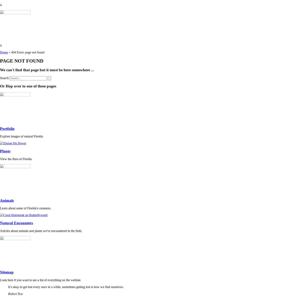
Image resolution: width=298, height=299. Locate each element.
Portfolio (7, 129)
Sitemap (7, 272)
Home (4, 52)
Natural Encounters (16, 223)
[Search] (49, 78)
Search (4, 78)
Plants (5, 151)
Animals (7, 200)
